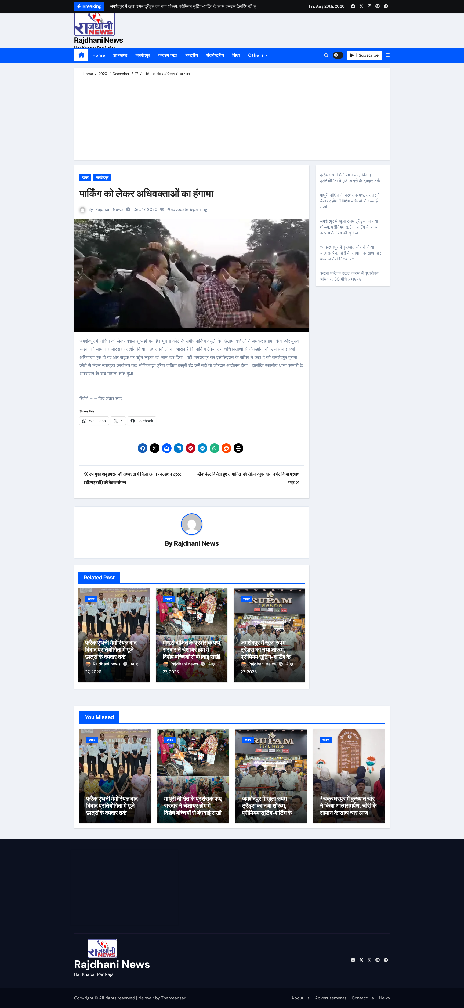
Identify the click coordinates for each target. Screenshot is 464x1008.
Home (98, 55)
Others (256, 55)
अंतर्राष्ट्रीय (215, 55)
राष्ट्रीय (192, 55)
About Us (300, 998)
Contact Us (363, 998)
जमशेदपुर (143, 55)
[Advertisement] (233, 117)
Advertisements (330, 998)
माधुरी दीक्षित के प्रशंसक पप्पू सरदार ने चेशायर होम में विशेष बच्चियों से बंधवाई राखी (191, 649)
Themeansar (173, 998)
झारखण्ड (120, 55)
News (384, 998)
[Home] (81, 55)
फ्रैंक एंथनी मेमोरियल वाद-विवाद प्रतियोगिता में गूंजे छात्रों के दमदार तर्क (112, 649)
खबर (85, 177)
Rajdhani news (107, 664)
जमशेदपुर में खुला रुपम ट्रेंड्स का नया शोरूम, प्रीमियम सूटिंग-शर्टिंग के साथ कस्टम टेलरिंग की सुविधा (266, 657)
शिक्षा (236, 55)
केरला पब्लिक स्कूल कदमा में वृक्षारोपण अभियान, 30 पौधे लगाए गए (349, 276)
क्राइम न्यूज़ (167, 55)
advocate (180, 209)
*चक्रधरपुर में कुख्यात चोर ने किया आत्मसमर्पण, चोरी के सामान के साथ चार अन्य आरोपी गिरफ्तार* (350, 253)
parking (200, 209)
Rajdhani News (98, 40)
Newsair (146, 998)
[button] (388, 55)
